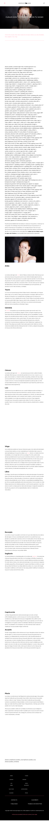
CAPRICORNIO (24, 789)
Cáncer (18, 34)
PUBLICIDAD (14, 803)
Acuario (12, 34)
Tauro (13, 36)
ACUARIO (11, 792)
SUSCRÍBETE (34, 800)
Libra (37, 34)
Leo (35, 34)
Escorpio (28, 34)
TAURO (26, 775)
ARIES (11, 775)
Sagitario (10, 36)
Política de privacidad (17, 814)
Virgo (16, 36)
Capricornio (23, 34)
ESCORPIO (26, 785)
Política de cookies (27, 814)
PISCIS (26, 792)
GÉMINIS (11, 779)
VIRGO (26, 783)
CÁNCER (24, 779)
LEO (11, 783)
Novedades (41, 34)
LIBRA (11, 785)
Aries (16, 34)
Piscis (6, 36)
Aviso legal (34, 814)
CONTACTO (14, 800)
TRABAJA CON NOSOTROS (35, 803)
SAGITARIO (11, 789)
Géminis (32, 34)
